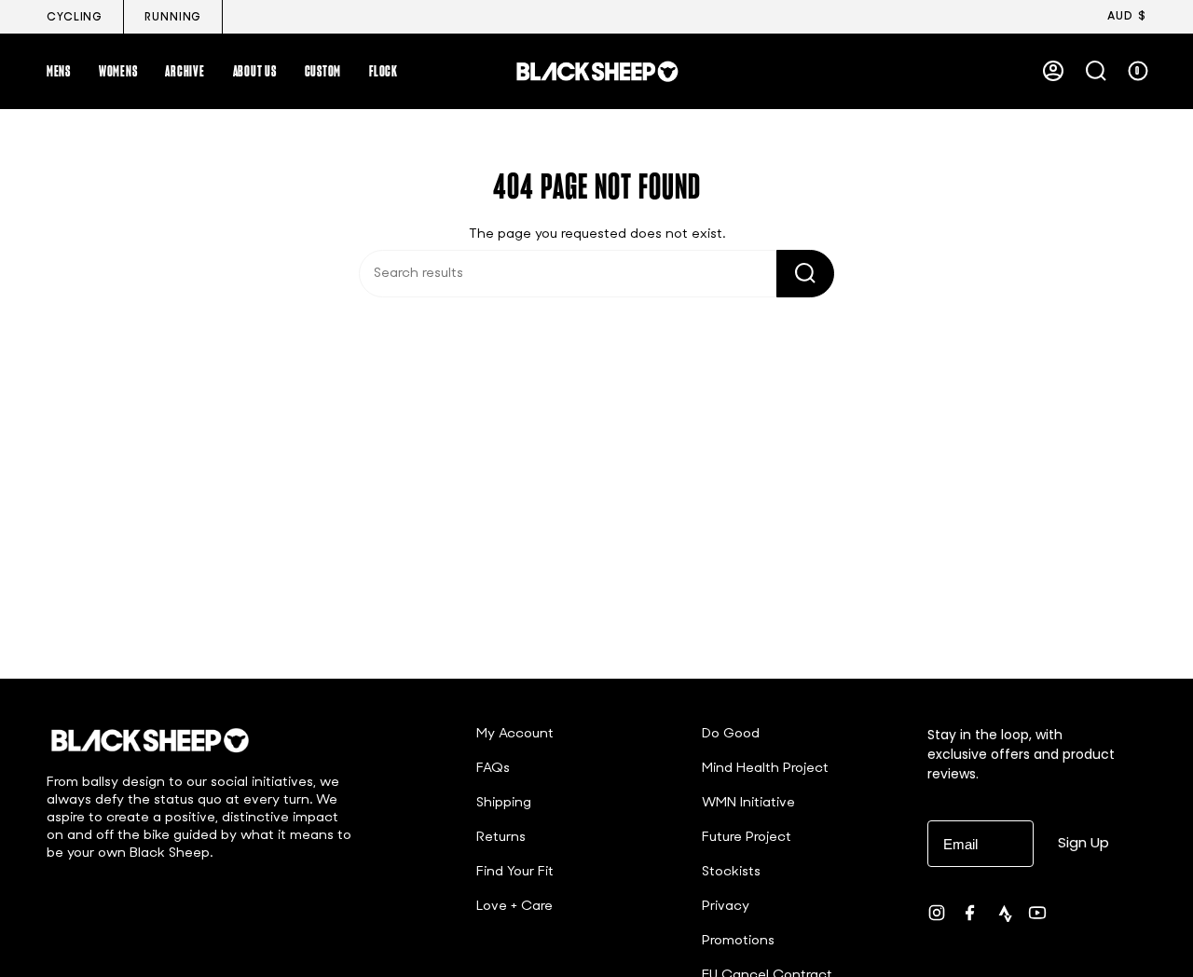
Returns (501, 838)
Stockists (731, 872)
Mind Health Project (765, 769)
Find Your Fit (515, 872)
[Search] (805, 273)
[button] (59, 71)
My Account (515, 734)
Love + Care (514, 907)
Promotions (738, 941)
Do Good (731, 734)
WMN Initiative (748, 803)
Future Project (746, 838)
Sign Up (1083, 842)
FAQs (493, 769)
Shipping (503, 803)
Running (172, 17)
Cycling (75, 17)
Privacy (725, 907)
